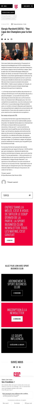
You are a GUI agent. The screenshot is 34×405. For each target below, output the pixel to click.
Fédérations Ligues (8, 12)
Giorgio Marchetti (6, 16)
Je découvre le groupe (17, 345)
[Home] (17, 376)
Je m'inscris (10, 240)
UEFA (14, 16)
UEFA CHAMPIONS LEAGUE (8, 18)
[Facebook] (2, 39)
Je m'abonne (17, 293)
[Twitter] (5, 39)
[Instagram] (17, 367)
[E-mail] (11, 39)
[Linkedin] (8, 39)
